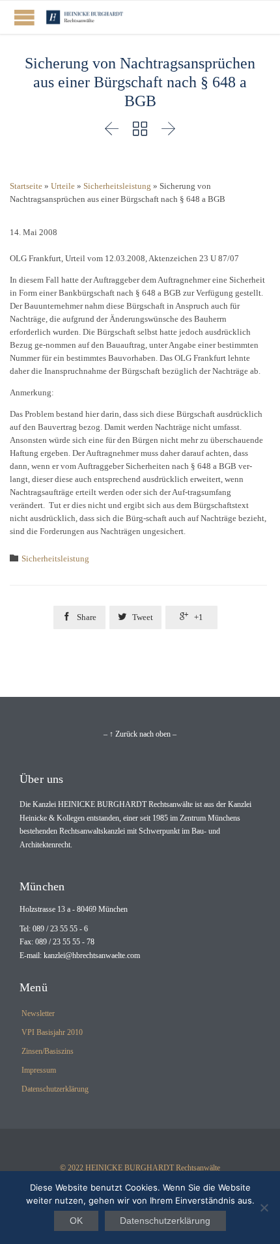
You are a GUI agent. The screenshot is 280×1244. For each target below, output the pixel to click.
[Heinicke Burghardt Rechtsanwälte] (85, 17)
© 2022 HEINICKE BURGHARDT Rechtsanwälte (140, 1167)
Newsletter (38, 1013)
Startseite (26, 186)
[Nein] (263, 1207)
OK (76, 1220)
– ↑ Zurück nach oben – (140, 734)
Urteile (63, 186)
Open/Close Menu (24, 17)
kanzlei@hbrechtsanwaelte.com (92, 955)
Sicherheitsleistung (117, 186)
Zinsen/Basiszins (47, 1051)
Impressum (38, 1070)
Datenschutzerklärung (55, 1089)
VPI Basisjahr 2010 (52, 1032)
